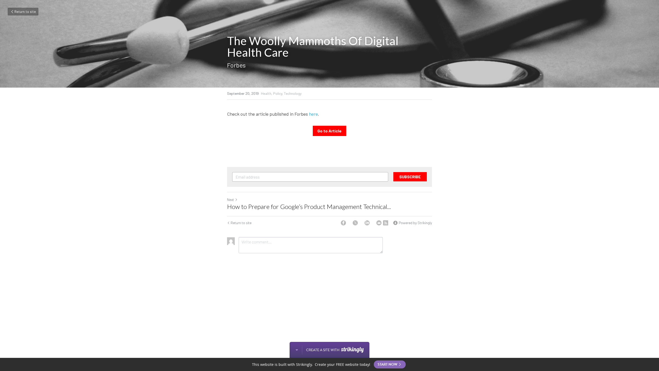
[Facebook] (343, 222)
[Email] (378, 222)
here (313, 114)
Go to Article (329, 130)
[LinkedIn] (367, 222)
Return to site (25, 11)
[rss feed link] (385, 222)
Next (230, 199)
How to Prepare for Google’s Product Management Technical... (309, 206)
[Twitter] (355, 222)
